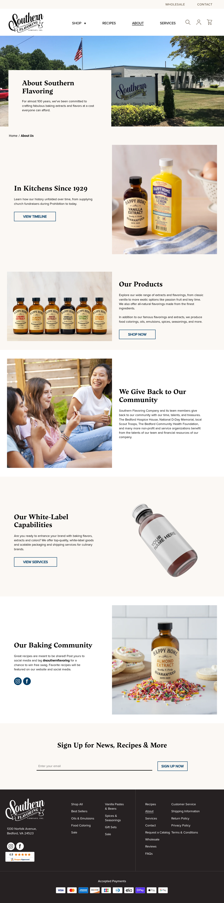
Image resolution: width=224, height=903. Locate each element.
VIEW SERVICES (35, 561)
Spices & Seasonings (113, 817)
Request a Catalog (157, 832)
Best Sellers (79, 811)
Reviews (150, 846)
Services (168, 23)
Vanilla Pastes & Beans (114, 806)
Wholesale (175, 4)
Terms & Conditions (184, 832)
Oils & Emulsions (82, 818)
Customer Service (183, 804)
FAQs (149, 853)
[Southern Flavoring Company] (26, 22)
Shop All (77, 804)
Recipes (109, 23)
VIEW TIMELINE (35, 216)
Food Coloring (81, 825)
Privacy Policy (180, 825)
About (138, 23)
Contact (204, 4)
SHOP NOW (137, 334)
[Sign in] (199, 22)
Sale (74, 832)
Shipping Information (185, 811)
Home (13, 136)
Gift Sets (111, 827)
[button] (209, 22)
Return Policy (180, 818)
